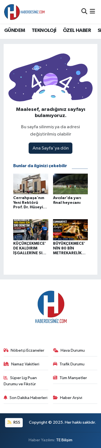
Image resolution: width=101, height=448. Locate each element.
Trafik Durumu (71, 364)
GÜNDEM (14, 30)
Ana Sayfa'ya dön (51, 148)
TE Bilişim (64, 440)
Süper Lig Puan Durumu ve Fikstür (20, 381)
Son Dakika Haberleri (28, 398)
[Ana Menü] (92, 11)
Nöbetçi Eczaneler (27, 350)
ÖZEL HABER (77, 30)
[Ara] (84, 11)
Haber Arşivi (71, 398)
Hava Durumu (73, 350)
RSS (16, 422)
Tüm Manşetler (73, 378)
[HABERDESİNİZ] (25, 11)
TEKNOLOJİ (44, 30)
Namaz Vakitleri (25, 364)
